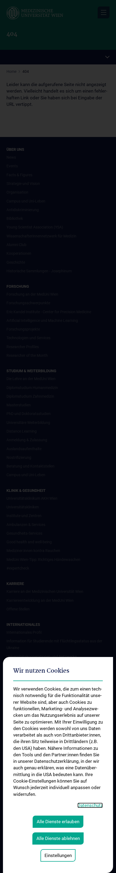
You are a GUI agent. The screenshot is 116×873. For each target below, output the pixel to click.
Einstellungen (58, 855)
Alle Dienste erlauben (58, 821)
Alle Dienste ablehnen (58, 838)
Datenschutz (90, 805)
